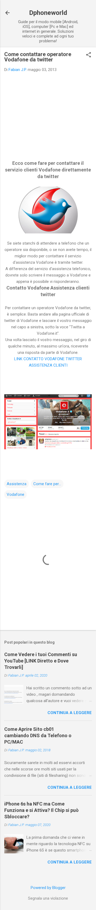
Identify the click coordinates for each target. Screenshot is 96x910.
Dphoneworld (48, 12)
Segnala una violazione (48, 898)
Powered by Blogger (48, 887)
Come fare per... (47, 483)
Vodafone (15, 494)
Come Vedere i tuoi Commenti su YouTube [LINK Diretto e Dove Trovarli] (40, 661)
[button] (88, 55)
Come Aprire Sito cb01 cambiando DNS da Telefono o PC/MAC (37, 735)
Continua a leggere (69, 712)
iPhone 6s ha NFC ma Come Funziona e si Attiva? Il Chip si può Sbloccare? (41, 810)
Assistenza (16, 483)
